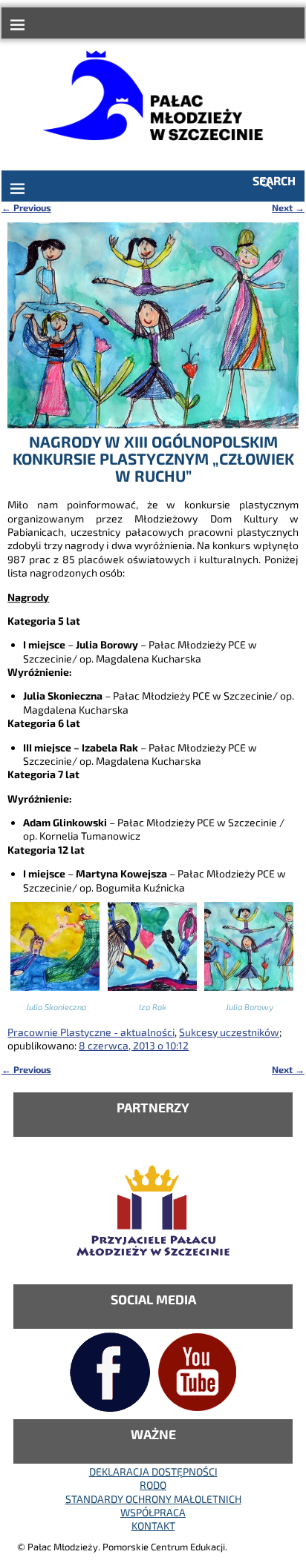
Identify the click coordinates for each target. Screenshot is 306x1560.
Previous (26, 207)
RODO (153, 1484)
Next (288, 207)
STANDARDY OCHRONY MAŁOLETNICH (153, 1499)
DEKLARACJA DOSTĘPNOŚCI (153, 1471)
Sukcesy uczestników (229, 1032)
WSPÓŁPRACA (153, 1512)
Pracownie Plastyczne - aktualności (91, 1032)
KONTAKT (153, 1525)
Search (274, 180)
